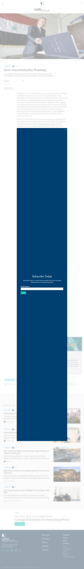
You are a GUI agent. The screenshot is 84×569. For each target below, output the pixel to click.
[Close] (66, 130)
